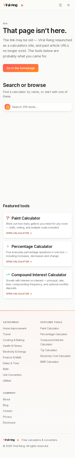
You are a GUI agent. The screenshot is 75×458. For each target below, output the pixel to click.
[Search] (7, 107)
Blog (5, 405)
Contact (7, 410)
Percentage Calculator (53, 334)
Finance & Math (12, 357)
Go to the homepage (21, 68)
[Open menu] (60, 5)
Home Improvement (14, 328)
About (6, 399)
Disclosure (9, 422)
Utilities (7, 380)
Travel (7, 334)
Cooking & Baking (13, 340)
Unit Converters (12, 374)
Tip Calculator (48, 350)
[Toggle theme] (68, 5)
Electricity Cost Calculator (55, 355)
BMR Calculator (49, 361)
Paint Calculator (49, 328)
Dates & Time (11, 363)
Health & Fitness (12, 345)
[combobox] (41, 107)
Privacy (7, 416)
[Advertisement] (37, 157)
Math (6, 369)
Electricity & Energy (14, 351)
